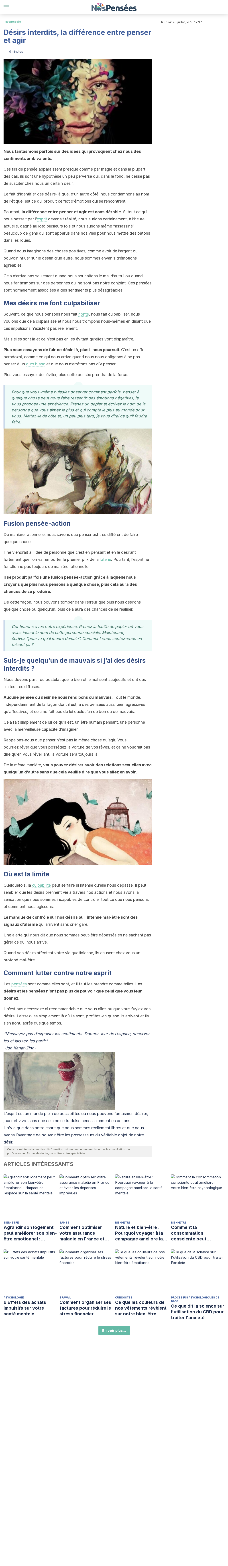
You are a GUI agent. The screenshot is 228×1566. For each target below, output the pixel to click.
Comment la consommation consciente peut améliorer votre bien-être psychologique (194, 1233)
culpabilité (41, 885)
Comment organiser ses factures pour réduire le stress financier (85, 1308)
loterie (105, 559)
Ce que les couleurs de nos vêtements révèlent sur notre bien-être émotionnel (141, 1308)
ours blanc (35, 364)
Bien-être (11, 1222)
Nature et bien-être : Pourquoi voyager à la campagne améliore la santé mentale (139, 1233)
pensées (19, 984)
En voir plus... (114, 1330)
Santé (64, 1222)
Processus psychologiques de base (195, 1299)
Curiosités (123, 1297)
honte (83, 314)
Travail (65, 1297)
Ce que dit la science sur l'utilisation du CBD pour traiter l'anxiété (197, 1311)
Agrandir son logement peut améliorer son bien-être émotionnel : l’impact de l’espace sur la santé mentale (30, 1233)
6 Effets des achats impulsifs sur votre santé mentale (25, 1308)
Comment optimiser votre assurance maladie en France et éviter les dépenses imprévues (81, 1233)
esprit (42, 219)
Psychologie (12, 21)
